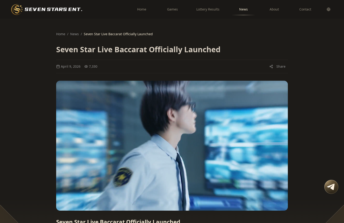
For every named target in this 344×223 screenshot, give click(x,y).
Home (60, 34)
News (74, 34)
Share (280, 66)
